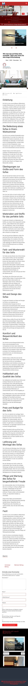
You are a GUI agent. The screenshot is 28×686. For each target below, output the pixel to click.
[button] (23, 14)
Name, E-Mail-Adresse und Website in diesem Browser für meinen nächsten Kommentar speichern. (12, 611)
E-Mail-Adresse (6, 597)
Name (4, 591)
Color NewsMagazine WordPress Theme (13, 682)
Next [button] (23, 653)
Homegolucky (9, 8)
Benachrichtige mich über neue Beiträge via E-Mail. (13, 621)
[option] (14, 37)
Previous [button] (6, 653)
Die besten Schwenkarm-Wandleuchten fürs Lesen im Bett (14, 643)
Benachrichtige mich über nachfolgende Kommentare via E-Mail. (11, 617)
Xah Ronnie (7, 66)
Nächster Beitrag (18, 565)
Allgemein (5, 556)
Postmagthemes (14, 684)
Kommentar (5, 577)
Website (4, 602)
